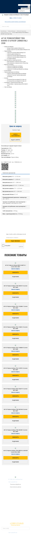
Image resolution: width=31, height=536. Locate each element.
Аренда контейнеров (15, 498)
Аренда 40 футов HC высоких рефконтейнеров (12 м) (18, 49)
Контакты (15, 502)
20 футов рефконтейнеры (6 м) (13, 54)
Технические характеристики (9, 173)
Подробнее (15, 276)
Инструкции (15, 514)
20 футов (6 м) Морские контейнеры (15, 66)
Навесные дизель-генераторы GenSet (15, 496)
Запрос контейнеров (20, 21)
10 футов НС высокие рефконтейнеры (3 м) (16, 52)
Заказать (15, 272)
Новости (15, 516)
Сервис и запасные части (15, 500)
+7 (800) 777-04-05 (17, 18)
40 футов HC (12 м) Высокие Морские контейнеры (17, 69)
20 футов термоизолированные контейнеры (16, 73)
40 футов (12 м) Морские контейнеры (15, 67)
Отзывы (15, 509)
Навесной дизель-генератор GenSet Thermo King (17, 63)
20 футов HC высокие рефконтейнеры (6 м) (16, 55)
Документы (15, 512)
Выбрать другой (25, 8)
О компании (15, 505)
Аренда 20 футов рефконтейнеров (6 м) (15, 48)
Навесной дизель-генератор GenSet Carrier (16, 61)
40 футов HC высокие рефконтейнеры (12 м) (16, 57)
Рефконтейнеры (11, 31)
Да (29, 6)
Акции (15, 519)
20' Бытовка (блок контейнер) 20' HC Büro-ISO (16, 79)
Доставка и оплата (15, 507)
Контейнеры (3, 31)
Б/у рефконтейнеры (11, 58)
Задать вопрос (15, 139)
